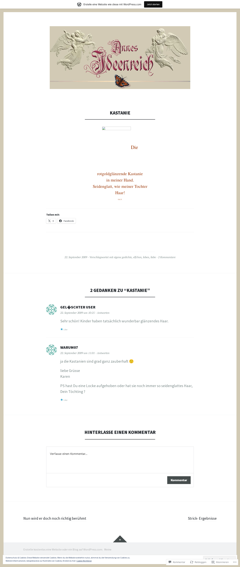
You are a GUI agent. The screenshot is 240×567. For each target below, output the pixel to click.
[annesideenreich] (120, 57)
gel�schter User (77, 307)
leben (146, 257)
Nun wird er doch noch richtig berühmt (54, 518)
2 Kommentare (167, 257)
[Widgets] (120, 538)
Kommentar (179, 480)
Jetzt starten (153, 4)
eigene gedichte (123, 257)
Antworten (103, 313)
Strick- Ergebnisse (202, 518)
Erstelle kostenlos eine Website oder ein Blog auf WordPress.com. (63, 549)
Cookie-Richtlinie (84, 560)
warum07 (69, 347)
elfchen (137, 257)
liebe (153, 257)
